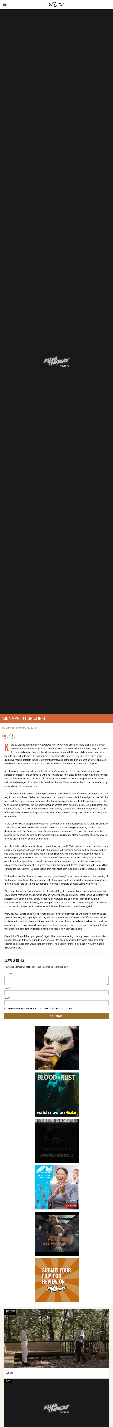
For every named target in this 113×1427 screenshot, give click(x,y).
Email (7, 997)
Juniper (9, 1372)
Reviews (9, 1313)
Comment (8, 973)
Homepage (10, 1311)
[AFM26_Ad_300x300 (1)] (57, 1166)
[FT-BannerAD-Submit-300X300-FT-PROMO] (57, 1259)
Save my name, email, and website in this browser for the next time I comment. (40, 1008)
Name (7, 988)
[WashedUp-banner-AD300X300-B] (57, 1213)
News (8, 1381)
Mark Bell (11, 728)
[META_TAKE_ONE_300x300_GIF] (57, 1120)
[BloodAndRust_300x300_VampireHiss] (57, 1073)
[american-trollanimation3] (57, 1027)
